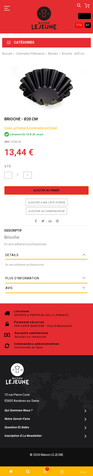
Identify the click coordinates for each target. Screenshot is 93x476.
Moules (53, 53)
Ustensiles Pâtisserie (30, 53)
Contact (84, 16)
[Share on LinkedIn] (50, 221)
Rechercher (79, 5)
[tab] (46, 255)
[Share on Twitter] (43, 221)
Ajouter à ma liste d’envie (46, 202)
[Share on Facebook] (36, 221)
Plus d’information (22, 278)
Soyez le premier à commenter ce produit (30, 128)
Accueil (7, 53)
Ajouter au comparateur (46, 211)
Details (12, 255)
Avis (9, 288)
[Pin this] (57, 221)
